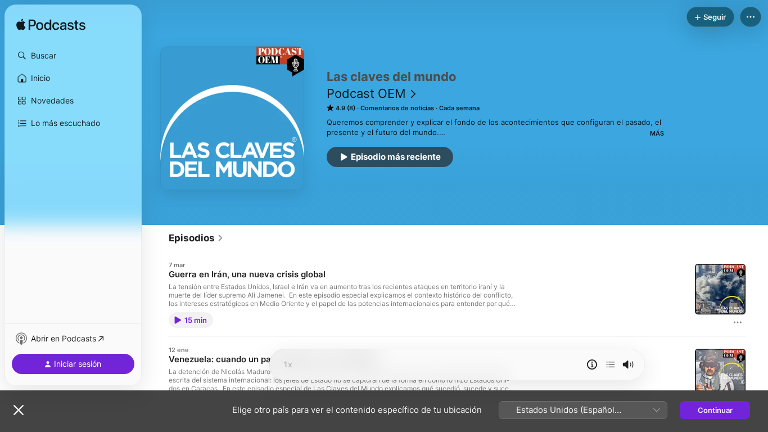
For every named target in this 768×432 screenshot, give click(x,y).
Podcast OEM (366, 93)
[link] (196, 238)
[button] (73, 55)
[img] (50, 25)
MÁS (657, 133)
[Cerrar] (18, 410)
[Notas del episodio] (592, 364)
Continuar (715, 410)
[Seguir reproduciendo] (610, 364)
